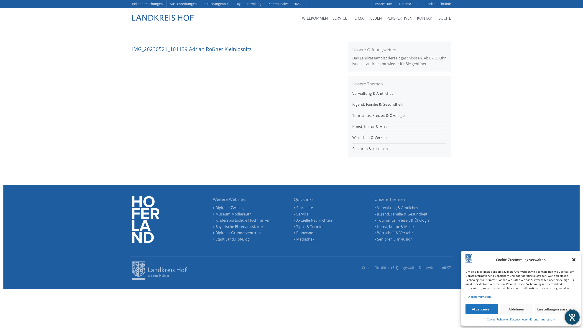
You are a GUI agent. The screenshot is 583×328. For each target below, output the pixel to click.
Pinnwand (304, 232)
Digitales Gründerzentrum (238, 232)
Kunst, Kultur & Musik (370, 126)
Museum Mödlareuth (233, 214)
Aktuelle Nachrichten (314, 220)
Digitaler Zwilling (229, 207)
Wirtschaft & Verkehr (370, 137)
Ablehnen (516, 309)
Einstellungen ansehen (555, 309)
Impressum (548, 319)
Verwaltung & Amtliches (372, 93)
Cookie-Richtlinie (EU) (380, 267)
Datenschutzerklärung (524, 319)
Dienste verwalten (479, 297)
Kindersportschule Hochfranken (243, 220)
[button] (574, 259)
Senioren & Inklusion (370, 148)
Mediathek (305, 239)
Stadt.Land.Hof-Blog (232, 239)
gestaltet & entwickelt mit (425, 267)
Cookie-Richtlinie (497, 319)
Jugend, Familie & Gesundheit (377, 104)
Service (302, 214)
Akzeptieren (481, 309)
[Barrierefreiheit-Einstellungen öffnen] (572, 317)
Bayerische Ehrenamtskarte (239, 226)
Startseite (304, 207)
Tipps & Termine (310, 226)
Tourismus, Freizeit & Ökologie (378, 115)
